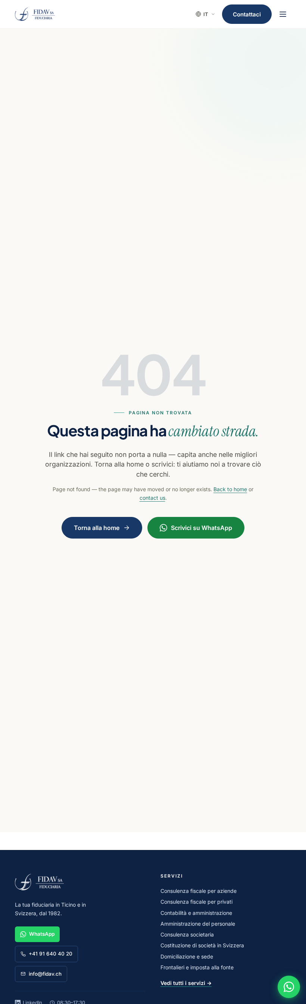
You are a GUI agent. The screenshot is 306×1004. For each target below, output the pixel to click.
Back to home (230, 489)
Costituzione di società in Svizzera (202, 945)
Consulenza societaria (187, 934)
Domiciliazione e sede (186, 956)
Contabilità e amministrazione (196, 913)
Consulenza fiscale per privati (196, 901)
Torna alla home (96, 527)
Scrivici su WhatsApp (201, 527)
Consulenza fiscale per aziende (198, 891)
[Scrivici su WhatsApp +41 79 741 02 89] (289, 987)
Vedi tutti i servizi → (186, 983)
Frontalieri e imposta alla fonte (197, 967)
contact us (152, 498)
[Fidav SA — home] (35, 14)
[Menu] (283, 14)
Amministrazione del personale (197, 923)
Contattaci (247, 14)
